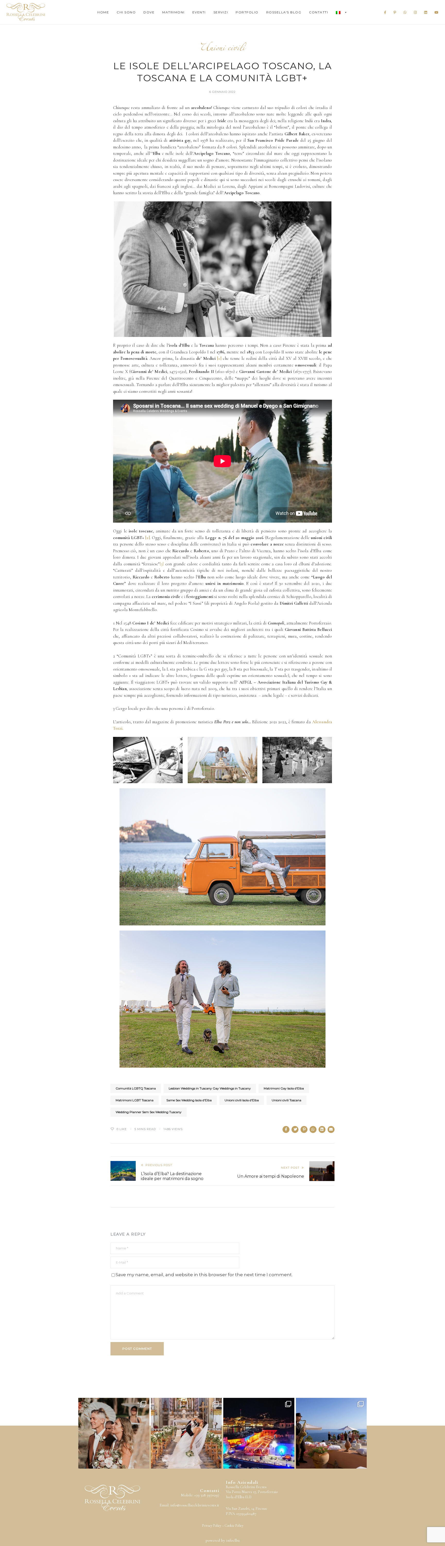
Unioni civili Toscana (286, 1100)
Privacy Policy (211, 1525)
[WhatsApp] (405, 12)
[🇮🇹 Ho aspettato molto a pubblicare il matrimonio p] (113, 1433)
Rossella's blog (284, 12)
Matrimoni (173, 12)
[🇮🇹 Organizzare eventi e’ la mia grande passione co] (331, 1433)
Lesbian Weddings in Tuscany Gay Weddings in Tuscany (210, 1088)
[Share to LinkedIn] (322, 1129)
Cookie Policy (234, 1525)
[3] (162, 564)
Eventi (199, 12)
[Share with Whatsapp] (313, 1129)
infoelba (232, 1540)
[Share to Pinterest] (304, 1129)
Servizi (220, 12)
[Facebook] (385, 12)
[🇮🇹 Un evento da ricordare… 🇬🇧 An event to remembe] (258, 1433)
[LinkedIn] (425, 12)
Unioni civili (222, 49)
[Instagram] (415, 12)
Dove (149, 12)
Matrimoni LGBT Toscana (134, 1100)
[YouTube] (436, 12)
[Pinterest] (394, 12)
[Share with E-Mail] (331, 1129)
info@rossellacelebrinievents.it (194, 1505)
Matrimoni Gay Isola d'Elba (284, 1088)
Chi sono (126, 12)
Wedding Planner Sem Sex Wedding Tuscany (149, 1112)
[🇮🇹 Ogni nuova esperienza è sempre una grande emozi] (186, 1433)
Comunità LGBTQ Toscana (136, 1088)
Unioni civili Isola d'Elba (242, 1100)
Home (103, 12)
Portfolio (247, 12)
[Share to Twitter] (295, 1129)
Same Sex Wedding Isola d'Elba (189, 1100)
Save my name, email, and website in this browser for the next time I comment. (204, 1274)
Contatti (318, 12)
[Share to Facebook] (286, 1129)
